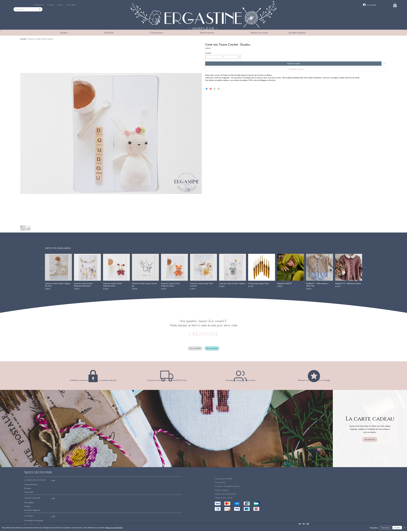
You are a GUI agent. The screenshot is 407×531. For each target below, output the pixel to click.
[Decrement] (207, 57)
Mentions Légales (221, 490)
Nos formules (220, 482)
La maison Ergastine (32, 510)
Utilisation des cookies (223, 497)
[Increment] (239, 57)
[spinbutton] (223, 57)
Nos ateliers (29, 502)
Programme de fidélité (223, 478)
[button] (64, 32)
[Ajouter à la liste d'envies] (384, 63)
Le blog (27, 506)
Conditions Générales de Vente (227, 486)
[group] (203, 272)
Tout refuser (385, 528)
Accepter (397, 528)
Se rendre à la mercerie (33, 520)
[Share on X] (218, 88)
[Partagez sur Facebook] (206, 88)
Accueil (23, 39)
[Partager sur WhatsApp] (214, 88)
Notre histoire (32, 498)
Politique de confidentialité (225, 494)
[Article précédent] (42, 267)
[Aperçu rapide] (58, 267)
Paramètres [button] (374, 528)
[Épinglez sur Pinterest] (210, 88)
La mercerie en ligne (35, 480)
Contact (29, 516)
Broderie (27, 488)
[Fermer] (404, 527)
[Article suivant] (365, 267)
